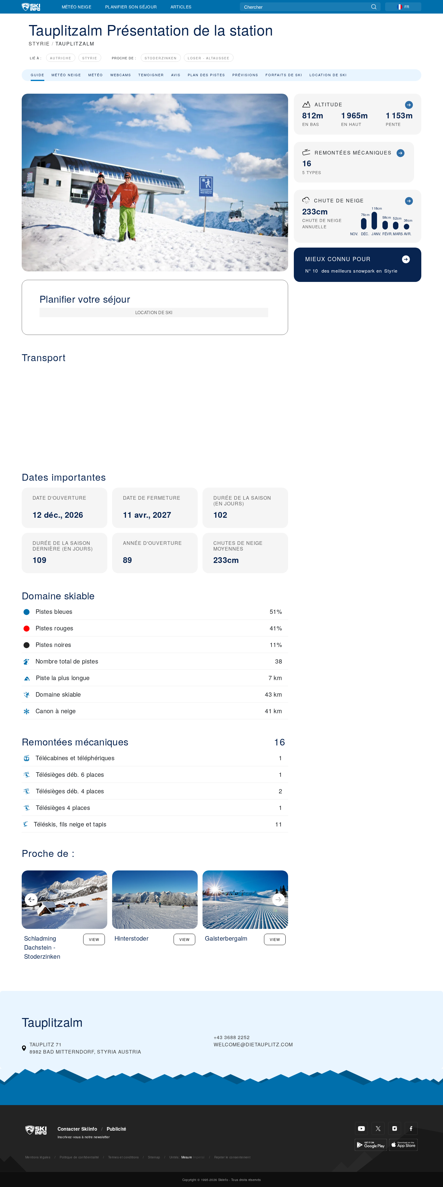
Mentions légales (37, 1157)
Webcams (120, 74)
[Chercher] (374, 6)
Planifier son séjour (131, 7)
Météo (95, 74)
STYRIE (39, 43)
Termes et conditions (123, 1157)
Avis (176, 74)
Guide (37, 74)
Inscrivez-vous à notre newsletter (84, 1136)
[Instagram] (394, 1128)
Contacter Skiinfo (77, 1129)
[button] (155, 412)
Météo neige (66, 74)
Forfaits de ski (283, 74)
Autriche (60, 58)
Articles (181, 7)
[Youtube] (361, 1128)
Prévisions (245, 74)
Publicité (117, 1129)
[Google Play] (371, 1144)
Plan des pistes (206, 74)
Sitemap (154, 1157)
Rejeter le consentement (232, 1157)
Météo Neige (77, 7)
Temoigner (151, 74)
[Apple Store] (403, 1144)
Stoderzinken (161, 58)
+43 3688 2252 (232, 1037)
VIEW (94, 939)
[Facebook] (411, 1128)
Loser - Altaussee (209, 58)
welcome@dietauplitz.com (253, 1044)
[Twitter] (378, 1128)
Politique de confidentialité (79, 1157)
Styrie (89, 58)
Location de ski (328, 74)
